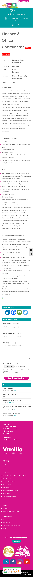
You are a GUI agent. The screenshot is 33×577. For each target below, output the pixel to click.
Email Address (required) (12, 333)
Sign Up (16, 541)
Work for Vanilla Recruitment (11, 511)
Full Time (15, 67)
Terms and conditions (9, 482)
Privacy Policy (7, 485)
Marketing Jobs (7, 523)
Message (9, 343)
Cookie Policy (6, 493)
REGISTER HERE (23, 1)
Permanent (16, 72)
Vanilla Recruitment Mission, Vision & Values (16, 476)
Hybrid (14, 69)
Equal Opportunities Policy (10, 491)
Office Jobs (6, 520)
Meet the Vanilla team (9, 479)
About (4, 467)
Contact (5, 470)
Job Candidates (7, 473)
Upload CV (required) (11, 363)
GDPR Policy (6, 488)
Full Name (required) (11, 324)
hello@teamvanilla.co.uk (11, 440)
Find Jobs (5, 508)
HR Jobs (5, 529)
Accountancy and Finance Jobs (11, 526)
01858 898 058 (7, 438)
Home (4, 464)
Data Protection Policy (9, 496)
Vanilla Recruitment (21, 572)
